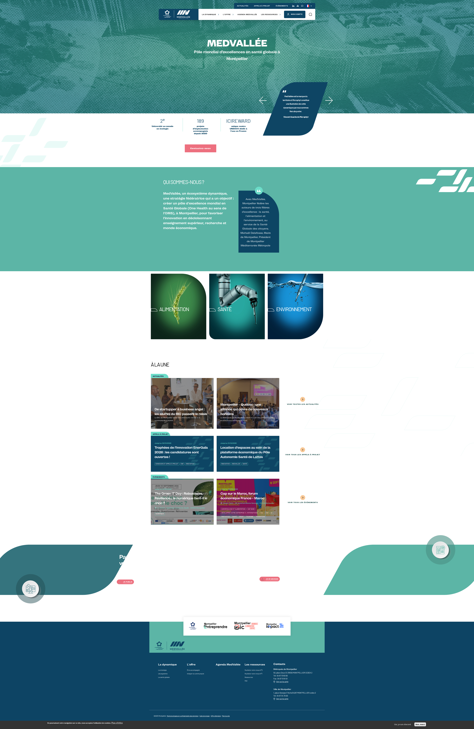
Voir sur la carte (282, 682)
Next (328, 96)
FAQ (246, 681)
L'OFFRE (227, 14)
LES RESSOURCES (269, 14)
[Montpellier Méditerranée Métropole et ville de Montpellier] (169, 646)
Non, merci (420, 724)
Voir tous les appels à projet (302, 455)
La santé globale (164, 677)
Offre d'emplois (216, 716)
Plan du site (226, 716)
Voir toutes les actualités (302, 404)
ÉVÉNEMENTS (282, 6)
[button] (310, 14)
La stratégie (162, 670)
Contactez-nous (200, 148)
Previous (262, 96)
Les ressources (255, 664)
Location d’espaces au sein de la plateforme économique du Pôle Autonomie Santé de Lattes (245, 452)
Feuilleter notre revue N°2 (254, 670)
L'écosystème (163, 674)
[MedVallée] (176, 14)
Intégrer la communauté (195, 674)
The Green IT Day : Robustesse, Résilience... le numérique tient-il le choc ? (181, 498)
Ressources (249, 677)
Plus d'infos (117, 723)
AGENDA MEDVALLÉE (247, 14)
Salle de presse (204, 716)
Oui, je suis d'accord (402, 724)
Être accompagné (193, 670)
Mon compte (296, 14)
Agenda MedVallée (228, 664)
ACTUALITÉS (242, 6)
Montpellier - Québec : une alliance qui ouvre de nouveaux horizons (244, 409)
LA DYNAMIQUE (209, 14)
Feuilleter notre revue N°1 (253, 674)
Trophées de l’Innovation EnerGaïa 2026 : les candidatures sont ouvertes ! (181, 452)
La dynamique (167, 664)
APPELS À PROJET (262, 6)
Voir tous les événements (303, 502)
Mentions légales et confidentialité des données (182, 716)
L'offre (191, 664)
